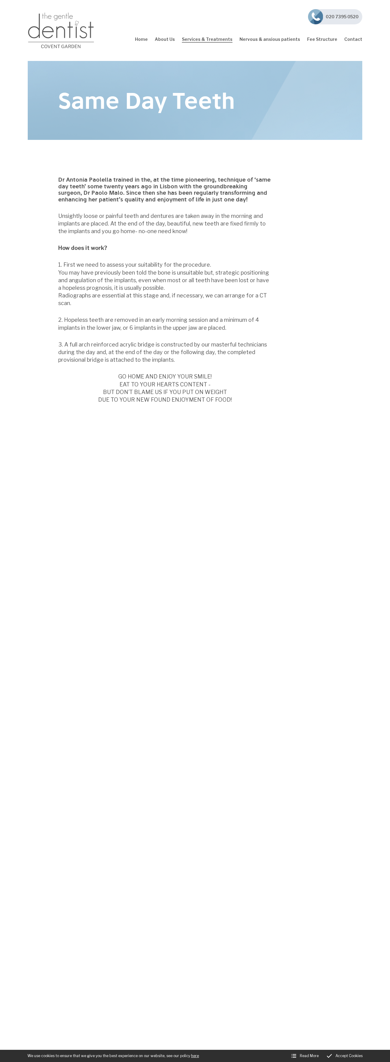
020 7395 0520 (342, 16)
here (195, 1055)
